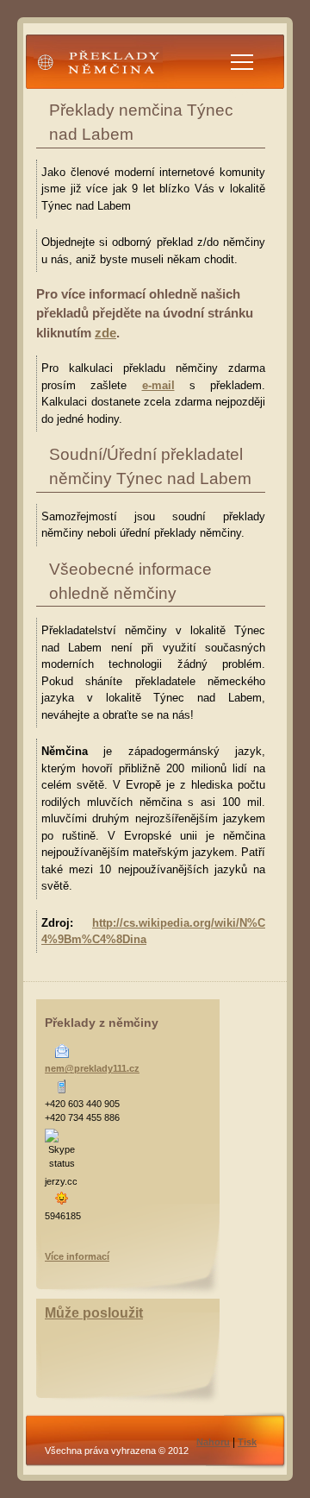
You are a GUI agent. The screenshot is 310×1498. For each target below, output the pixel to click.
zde (105, 332)
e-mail (158, 385)
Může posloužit (94, 1313)
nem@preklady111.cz (92, 1068)
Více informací (77, 1256)
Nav (242, 62)
